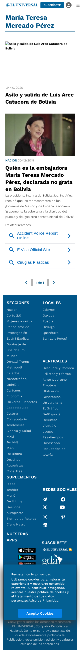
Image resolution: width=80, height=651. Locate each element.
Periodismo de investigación (18, 329)
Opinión (13, 384)
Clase (11, 484)
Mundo (12, 356)
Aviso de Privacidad (43, 600)
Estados (13, 373)
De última (14, 454)
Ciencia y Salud (19, 431)
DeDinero (50, 420)
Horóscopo (51, 443)
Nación (11, 160)
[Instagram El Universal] (45, 517)
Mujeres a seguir (19, 321)
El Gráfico (50, 408)
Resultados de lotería (54, 451)
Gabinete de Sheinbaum (16, 347)
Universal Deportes (22, 402)
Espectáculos (17, 407)
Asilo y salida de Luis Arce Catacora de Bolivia (39, 98)
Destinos (13, 459)
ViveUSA (49, 425)
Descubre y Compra (58, 368)
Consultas (14, 471)
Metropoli (14, 367)
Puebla (48, 321)
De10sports (51, 414)
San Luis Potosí (55, 338)
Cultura (12, 413)
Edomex (49, 309)
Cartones (14, 390)
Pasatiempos (53, 437)
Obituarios (51, 391)
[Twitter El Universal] (45, 508)
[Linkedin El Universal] (45, 525)
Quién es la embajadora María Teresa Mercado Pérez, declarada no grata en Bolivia (38, 178)
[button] (52, 5)
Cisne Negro (16, 524)
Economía (14, 396)
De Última (14, 501)
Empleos (50, 385)
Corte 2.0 (14, 315)
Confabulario (17, 419)
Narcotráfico (16, 379)
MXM (10, 436)
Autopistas (15, 465)
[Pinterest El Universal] (63, 517)
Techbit (12, 442)
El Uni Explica (18, 338)
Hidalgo (49, 327)
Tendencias (15, 425)
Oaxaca (48, 315)
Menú (11, 448)
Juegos (48, 431)
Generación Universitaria (52, 399)
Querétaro (50, 332)
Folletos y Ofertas (57, 374)
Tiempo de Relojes (21, 518)
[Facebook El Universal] (63, 499)
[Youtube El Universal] (62, 508)
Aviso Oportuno (55, 379)
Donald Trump (18, 361)
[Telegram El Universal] (45, 499)
